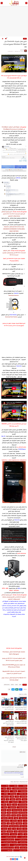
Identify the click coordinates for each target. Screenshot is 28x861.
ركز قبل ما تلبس (23, 842)
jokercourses (5, 826)
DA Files (14, 791)
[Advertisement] (14, 21)
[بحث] (2, 3)
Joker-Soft (8, 856)
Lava (3, 799)
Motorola (6, 802)
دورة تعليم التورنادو (9, 839)
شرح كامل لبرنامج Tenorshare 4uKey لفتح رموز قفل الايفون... (8, 723)
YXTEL (13, 815)
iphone (12, 684)
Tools (9, 810)
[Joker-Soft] (14, 3)
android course (23, 818)
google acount (6, 820)
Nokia (9, 804)
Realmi (4, 807)
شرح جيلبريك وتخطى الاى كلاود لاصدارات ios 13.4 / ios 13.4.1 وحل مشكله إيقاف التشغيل (13, 214)
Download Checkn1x (13, 295)
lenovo (25, 828)
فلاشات (6, 844)
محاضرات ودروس (23, 850)
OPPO (4, 804)
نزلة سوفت (9, 850)
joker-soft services (14, 826)
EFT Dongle (12, 793)
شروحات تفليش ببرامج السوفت (20, 844)
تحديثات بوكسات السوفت (10, 836)
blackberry (4, 818)
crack (20, 820)
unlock (3, 831)
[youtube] (15, 859)
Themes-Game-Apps (17, 810)
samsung (5, 828)
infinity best (19, 823)
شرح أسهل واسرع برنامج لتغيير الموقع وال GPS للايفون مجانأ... (21, 739)
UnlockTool (14, 812)
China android (24, 791)
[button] (20, 689)
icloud (16, 684)
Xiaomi (18, 815)
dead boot (14, 820)
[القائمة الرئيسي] (26, 3)
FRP (5, 793)
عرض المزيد (4, 694)
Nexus (15, 804)
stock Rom (10, 831)
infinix (13, 823)
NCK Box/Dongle (23, 804)
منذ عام (24, 706)
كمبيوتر (17, 847)
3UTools (25, 785)
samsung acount (23, 831)
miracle (19, 828)
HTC (17, 796)
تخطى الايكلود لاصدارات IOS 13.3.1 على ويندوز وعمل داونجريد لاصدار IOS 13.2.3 (14, 253)
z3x (26, 834)
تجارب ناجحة (24, 836)
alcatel (8, 815)
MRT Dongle (24, 802)
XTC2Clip (24, 815)
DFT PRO (6, 791)
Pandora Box (12, 807)
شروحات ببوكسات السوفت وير (9, 842)
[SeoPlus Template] (21, 857)
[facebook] (17, 859)
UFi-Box (4, 810)
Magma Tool (14, 802)
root (10, 828)
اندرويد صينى (14, 834)
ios (8, 823)
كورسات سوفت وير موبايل (7, 847)
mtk (14, 828)
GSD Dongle (24, 796)
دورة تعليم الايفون (23, 839)
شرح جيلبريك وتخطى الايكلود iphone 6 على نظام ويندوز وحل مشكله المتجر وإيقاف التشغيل (13, 597)
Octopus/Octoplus (23, 807)
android (3, 815)
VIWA (9, 812)
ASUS (15, 785)
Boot (4, 788)
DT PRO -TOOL (23, 793)
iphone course (6, 684)
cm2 (26, 820)
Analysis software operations (20, 788)
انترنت (20, 834)
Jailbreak (13, 799)
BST (10, 788)
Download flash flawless (11, 317)
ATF (7, 785)
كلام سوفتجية (24, 847)
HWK (12, 796)
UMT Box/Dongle (23, 812)
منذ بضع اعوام (10, 706)
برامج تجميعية (5, 834)
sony (16, 831)
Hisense (25, 799)
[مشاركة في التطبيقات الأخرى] (9, 689)
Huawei (18, 799)
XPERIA (4, 812)
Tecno (25, 810)
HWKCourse (5, 796)
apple (25, 38)
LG (7, 799)
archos (11, 818)
